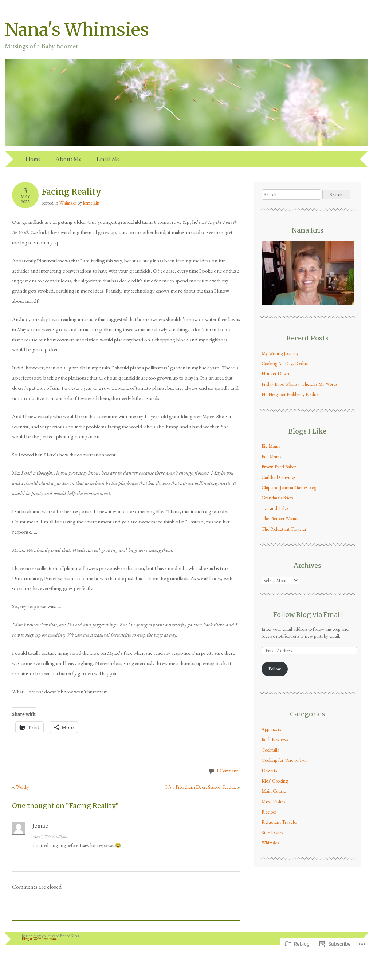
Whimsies (67, 203)
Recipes (269, 812)
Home (33, 159)
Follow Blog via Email (307, 614)
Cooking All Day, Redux (285, 363)
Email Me (108, 159)
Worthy (20, 787)
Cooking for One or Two (284, 760)
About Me (68, 159)
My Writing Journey (280, 353)
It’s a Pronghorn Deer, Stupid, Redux (202, 787)
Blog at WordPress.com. (39, 938)
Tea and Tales (275, 508)
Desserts (269, 770)
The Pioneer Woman (281, 518)
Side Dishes (272, 833)
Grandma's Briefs (277, 498)
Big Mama (271, 446)
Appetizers (271, 729)
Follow (274, 669)
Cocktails (270, 750)
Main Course (274, 791)
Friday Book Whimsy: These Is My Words (299, 384)
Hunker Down (275, 374)
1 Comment (227, 771)
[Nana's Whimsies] (186, 146)
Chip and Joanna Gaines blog (289, 487)
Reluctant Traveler (280, 822)
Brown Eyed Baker (279, 467)
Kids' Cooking (275, 781)
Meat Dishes (273, 802)
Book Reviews (275, 739)
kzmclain (91, 203)
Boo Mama (272, 457)
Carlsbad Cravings (278, 477)
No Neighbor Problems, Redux (290, 394)
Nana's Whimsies (77, 29)
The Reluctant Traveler (284, 529)
